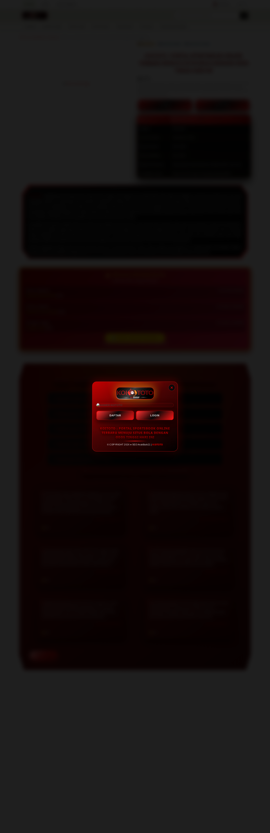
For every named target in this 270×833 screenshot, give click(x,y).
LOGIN (154, 415)
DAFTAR (115, 415)
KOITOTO (157, 444)
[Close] (171, 387)
